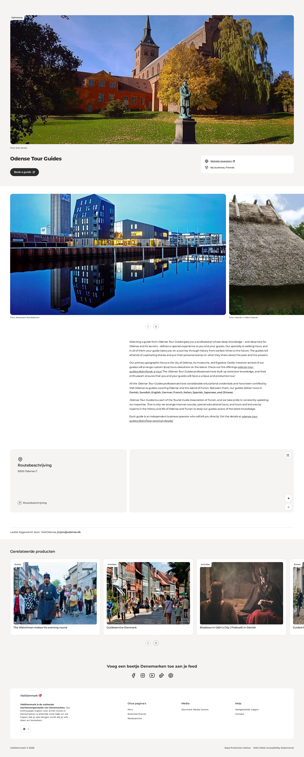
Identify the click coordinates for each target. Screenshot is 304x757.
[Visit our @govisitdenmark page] (161, 675)
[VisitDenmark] (31, 695)
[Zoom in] (288, 498)
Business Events (137, 714)
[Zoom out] (288, 507)
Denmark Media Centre (195, 709)
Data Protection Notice (238, 747)
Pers (130, 709)
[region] (211, 480)
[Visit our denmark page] (133, 675)
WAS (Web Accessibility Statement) (273, 747)
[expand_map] (287, 455)
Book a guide (22, 172)
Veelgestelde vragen (247, 709)
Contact (239, 714)
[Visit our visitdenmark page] (152, 675)
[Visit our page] (143, 675)
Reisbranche (135, 718)
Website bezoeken (221, 161)
